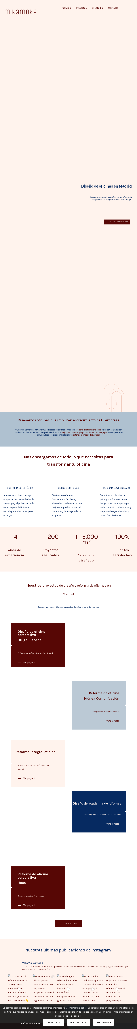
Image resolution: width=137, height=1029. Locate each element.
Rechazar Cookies (79, 1022)
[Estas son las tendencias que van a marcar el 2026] (93, 989)
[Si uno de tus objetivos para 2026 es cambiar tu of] (117, 989)
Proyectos (81, 7)
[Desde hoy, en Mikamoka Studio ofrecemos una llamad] (68, 989)
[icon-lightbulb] (116, 477)
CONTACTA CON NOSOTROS (118, 222)
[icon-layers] (68, 477)
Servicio (66, 7)
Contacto (113, 7)
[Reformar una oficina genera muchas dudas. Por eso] (44, 989)
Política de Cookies (30, 1023)
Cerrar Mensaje (103, 1022)
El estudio (97, 7)
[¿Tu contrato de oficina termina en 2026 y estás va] (19, 989)
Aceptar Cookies (53, 1022)
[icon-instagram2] (129, 11)
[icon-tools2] (20, 477)
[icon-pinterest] (132, 11)
